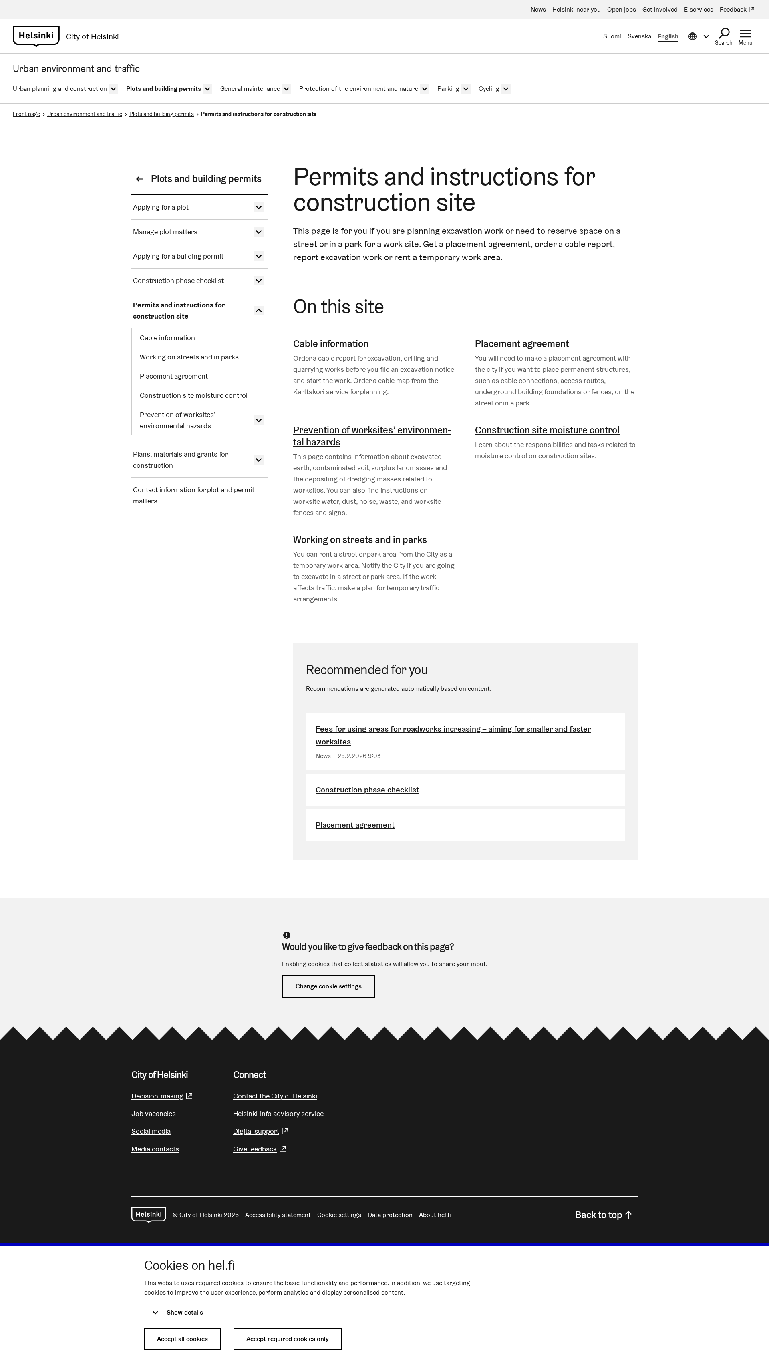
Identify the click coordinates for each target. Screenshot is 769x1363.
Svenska (639, 36)
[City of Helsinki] (148, 1215)
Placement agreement (522, 343)
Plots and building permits (161, 114)
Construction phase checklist (367, 789)
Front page (26, 114)
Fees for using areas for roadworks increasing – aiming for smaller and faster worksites (453, 735)
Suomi (612, 36)
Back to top (598, 1215)
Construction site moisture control (547, 430)
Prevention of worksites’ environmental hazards (372, 436)
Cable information (330, 343)
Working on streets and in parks (360, 539)
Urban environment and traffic (84, 114)
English (668, 36)
